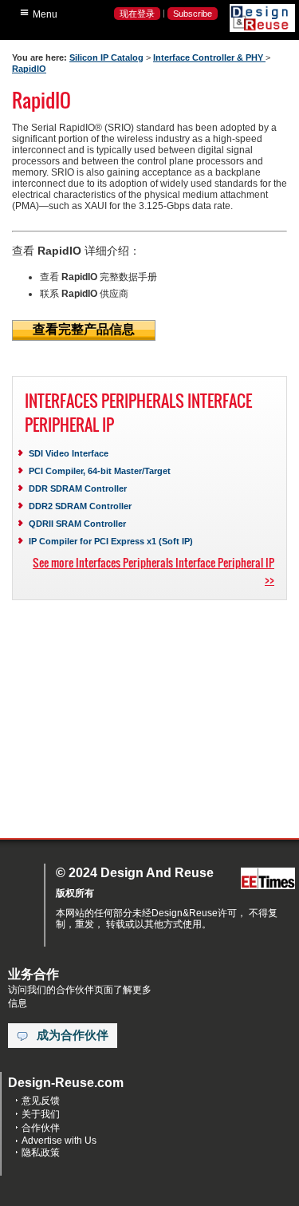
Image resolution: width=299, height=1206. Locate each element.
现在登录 (137, 13)
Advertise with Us (59, 1140)
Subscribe (192, 13)
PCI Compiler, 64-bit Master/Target (100, 471)
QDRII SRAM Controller (77, 523)
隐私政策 (41, 1152)
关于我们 (41, 1114)
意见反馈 (41, 1100)
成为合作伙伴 (72, 1035)
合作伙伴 (41, 1127)
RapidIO (29, 68)
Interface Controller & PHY (209, 57)
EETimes (268, 879)
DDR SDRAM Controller (78, 488)
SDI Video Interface (68, 453)
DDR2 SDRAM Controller (80, 506)
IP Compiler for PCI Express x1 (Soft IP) (111, 541)
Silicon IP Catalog (106, 57)
